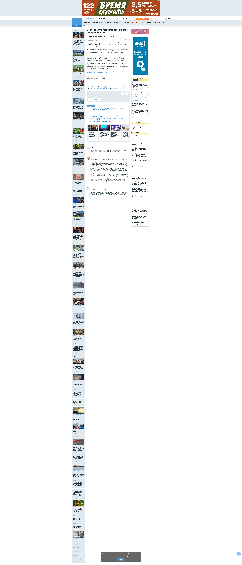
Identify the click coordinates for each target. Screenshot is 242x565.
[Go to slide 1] (139, 34)
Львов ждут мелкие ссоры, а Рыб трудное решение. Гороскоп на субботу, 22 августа (77, 484)
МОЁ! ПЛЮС (135, 22)
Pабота (85, 25)
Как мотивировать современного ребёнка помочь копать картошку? (78, 153)
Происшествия (125, 22)
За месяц (145, 80)
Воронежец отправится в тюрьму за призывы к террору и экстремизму (78, 191)
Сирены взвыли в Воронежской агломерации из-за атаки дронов (77, 417)
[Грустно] (106, 93)
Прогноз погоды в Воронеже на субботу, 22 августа (78, 402)
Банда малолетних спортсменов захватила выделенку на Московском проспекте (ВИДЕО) (78, 493)
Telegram (95, 88)
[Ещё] (163, 23)
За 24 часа (135, 80)
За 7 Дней (140, 80)
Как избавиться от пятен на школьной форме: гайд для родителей (78, 550)
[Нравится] (89, 93)
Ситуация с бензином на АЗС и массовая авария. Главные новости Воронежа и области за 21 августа (78, 474)
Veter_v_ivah (93, 187)
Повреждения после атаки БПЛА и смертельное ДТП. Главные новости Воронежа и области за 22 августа (78, 91)
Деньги (76, 335)
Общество (77, 87)
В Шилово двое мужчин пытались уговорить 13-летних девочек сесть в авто (78, 122)
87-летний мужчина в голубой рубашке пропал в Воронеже (77, 183)
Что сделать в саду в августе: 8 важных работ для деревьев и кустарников (77, 510)
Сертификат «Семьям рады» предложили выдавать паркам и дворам (115, 134)
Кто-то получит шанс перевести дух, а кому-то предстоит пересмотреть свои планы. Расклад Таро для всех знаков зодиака (78, 238)
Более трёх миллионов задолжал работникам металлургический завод (78, 458)
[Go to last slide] (87, 133)
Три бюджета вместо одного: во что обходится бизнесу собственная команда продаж (127, 134)
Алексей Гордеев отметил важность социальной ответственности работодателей (77, 393)
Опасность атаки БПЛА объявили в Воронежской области (78, 107)
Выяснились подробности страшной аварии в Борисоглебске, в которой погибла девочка (78, 292)
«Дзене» (106, 88)
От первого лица (78, 389)
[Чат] (239, 554)
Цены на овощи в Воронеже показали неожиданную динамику (78, 338)
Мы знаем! (157, 22)
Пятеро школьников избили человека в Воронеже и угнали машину (77, 384)
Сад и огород (77, 135)
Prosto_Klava (93, 156)
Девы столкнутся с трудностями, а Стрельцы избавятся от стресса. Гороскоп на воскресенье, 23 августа (78, 43)
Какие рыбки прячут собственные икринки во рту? (78, 206)
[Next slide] (129, 133)
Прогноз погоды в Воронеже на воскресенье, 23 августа (77, 60)
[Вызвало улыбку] (93, 93)
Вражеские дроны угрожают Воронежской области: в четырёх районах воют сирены (78, 449)
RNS (117, 46)
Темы (142, 22)
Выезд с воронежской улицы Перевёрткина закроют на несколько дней (78, 433)
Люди (76, 268)
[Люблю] (97, 93)
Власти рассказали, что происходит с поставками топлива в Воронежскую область (78, 541)
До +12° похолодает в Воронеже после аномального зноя (77, 518)
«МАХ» (105, 86)
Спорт (76, 72)
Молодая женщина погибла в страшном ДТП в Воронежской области (77, 168)
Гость (91, 147)
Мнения (149, 22)
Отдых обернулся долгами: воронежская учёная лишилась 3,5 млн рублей (78, 368)
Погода (116, 22)
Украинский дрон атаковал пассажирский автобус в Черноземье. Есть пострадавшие (78, 221)
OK (121, 559)
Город (109, 22)
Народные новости (98, 22)
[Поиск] (168, 22)
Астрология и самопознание (79, 233)
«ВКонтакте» (100, 88)
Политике (127, 554)
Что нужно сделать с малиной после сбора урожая (77, 137)
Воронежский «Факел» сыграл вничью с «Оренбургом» (78, 75)
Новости (86, 22)
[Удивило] (101, 93)
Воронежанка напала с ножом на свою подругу (77, 308)
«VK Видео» (121, 88)
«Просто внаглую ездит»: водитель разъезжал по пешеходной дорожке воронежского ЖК (78, 255)
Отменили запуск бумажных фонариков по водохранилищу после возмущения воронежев (77, 559)
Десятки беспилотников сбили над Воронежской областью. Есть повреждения (78, 323)
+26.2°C (122, 18)
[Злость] (110, 93)
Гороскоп (77, 38)
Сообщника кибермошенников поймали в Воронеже (77, 526)
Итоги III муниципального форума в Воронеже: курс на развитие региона (104, 134)
